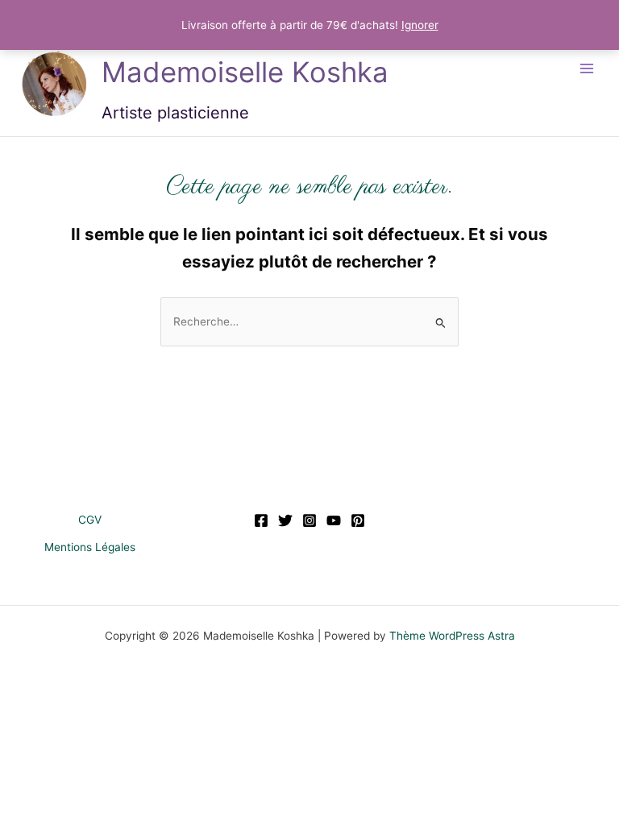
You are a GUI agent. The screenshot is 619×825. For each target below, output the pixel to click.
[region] (209, 708)
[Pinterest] (358, 520)
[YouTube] (333, 520)
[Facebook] (261, 520)
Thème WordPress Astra (452, 635)
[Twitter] (285, 520)
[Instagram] (309, 520)
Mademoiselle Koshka (245, 72)
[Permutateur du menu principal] (587, 68)
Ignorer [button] (419, 25)
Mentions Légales (89, 547)
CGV (90, 519)
